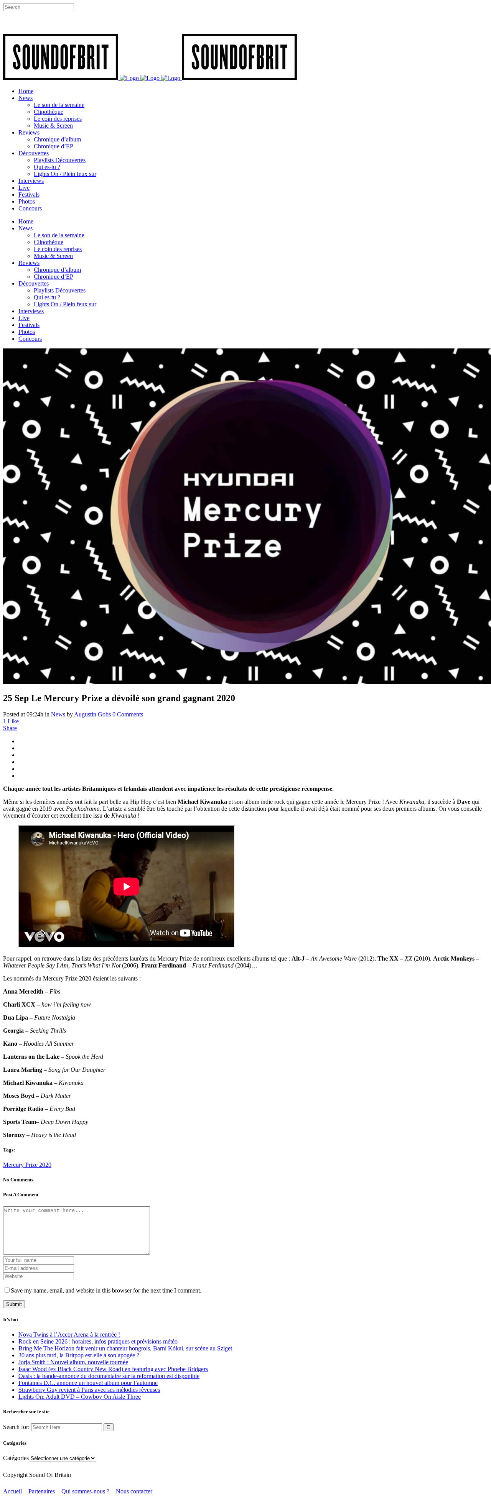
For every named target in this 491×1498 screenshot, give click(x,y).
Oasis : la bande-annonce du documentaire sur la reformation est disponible (108, 1376)
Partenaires (41, 1491)
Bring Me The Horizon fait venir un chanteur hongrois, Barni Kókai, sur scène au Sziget (125, 1348)
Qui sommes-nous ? (85, 1491)
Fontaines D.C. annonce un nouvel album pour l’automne (88, 1383)
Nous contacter (134, 1491)
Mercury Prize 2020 (27, 1164)
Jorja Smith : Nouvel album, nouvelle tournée (73, 1362)
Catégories (16, 1458)
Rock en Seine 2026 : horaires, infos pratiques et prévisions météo (98, 1341)
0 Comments (127, 714)
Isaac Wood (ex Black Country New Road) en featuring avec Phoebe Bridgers (113, 1369)
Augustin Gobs (92, 714)
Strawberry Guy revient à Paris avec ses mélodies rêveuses (89, 1389)
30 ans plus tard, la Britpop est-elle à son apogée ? (78, 1355)
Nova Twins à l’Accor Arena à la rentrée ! (69, 1334)
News (58, 714)
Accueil (12, 1491)
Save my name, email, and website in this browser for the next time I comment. (106, 1290)
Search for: (16, 1427)
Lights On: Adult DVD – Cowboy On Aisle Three (79, 1396)
